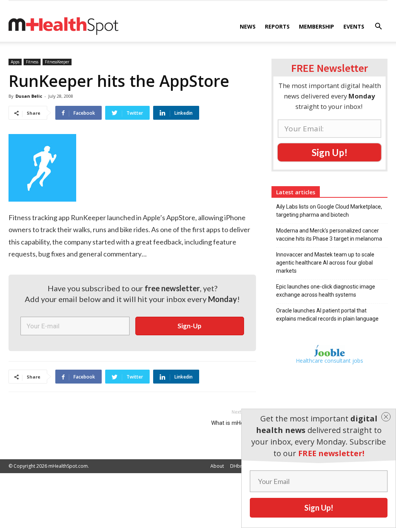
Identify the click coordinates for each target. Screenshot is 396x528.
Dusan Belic (28, 96)
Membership (316, 26)
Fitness (32, 62)
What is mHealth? (233, 422)
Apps (15, 62)
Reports (277, 26)
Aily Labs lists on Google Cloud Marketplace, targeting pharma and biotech (329, 211)
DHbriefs (240, 466)
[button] (378, 27)
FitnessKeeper (57, 62)
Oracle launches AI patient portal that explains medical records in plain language (327, 314)
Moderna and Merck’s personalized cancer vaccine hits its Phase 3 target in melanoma (329, 234)
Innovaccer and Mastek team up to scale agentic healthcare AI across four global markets (325, 262)
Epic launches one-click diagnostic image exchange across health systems (325, 291)
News (248, 26)
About (217, 466)
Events (353, 26)
